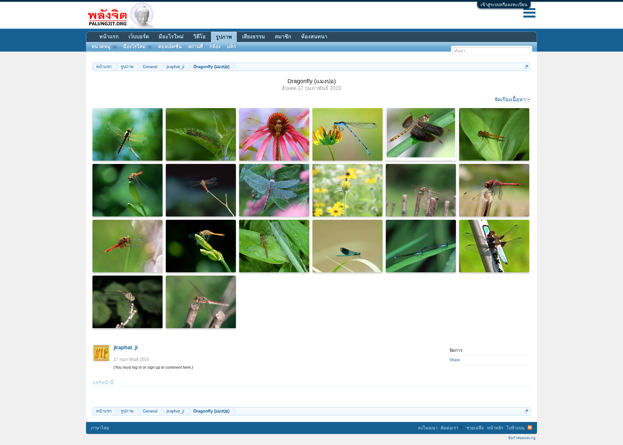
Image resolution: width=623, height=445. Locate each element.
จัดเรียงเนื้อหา (510, 99)
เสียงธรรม (253, 36)
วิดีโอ (199, 36)
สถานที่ (195, 46)
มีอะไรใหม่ (171, 36)
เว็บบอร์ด (138, 36)
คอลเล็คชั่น (170, 46)
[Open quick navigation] (526, 67)
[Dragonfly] (127, 134)
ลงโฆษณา (427, 428)
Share (454, 360)
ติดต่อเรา (449, 428)
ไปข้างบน (515, 428)
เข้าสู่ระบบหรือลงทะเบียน (504, 4)
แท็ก (231, 46)
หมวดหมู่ (101, 46)
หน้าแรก (109, 36)
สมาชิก (283, 36)
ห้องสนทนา (314, 36)
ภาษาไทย (100, 428)
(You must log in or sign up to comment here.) (153, 367)
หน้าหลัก (495, 428)
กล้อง (215, 46)
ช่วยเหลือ (475, 428)
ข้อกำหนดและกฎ (521, 438)
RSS (530, 427)
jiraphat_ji (126, 347)
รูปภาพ (224, 37)
